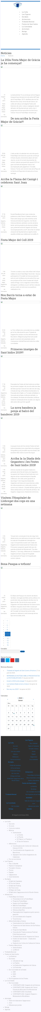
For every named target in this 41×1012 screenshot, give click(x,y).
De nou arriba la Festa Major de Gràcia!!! (20, 120)
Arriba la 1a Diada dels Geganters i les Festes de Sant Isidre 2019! (25, 462)
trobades (3, 343)
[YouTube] (12, 660)
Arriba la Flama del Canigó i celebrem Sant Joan (19, 180)
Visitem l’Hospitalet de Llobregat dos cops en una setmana (18, 501)
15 (7, 645)
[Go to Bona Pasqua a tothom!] (20, 580)
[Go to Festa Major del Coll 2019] (20, 255)
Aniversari (3, 604)
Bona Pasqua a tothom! (16, 564)
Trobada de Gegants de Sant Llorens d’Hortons (21, 670)
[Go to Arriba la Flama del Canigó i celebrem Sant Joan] (20, 198)
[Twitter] (8, 660)
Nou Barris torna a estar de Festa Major (18, 296)
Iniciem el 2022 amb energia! (15, 681)
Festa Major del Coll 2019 (17, 240)
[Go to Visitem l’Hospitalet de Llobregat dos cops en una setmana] (20, 520)
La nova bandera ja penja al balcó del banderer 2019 (18, 411)
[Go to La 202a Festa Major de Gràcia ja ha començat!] (20, 79)
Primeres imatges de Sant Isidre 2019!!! (19, 350)
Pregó (3, 108)
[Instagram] (17, 660)
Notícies (3, 223)
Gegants (3, 221)
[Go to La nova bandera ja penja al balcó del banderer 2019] (20, 430)
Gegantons (4, 284)
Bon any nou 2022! (13, 689)
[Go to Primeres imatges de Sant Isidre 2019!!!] (20, 368)
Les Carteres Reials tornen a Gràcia (18, 684)
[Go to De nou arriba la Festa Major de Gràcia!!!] (20, 137)
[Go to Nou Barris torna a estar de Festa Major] (20, 314)
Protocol (3, 457)
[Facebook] (3, 660)
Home (3, 56)
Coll (4, 278)
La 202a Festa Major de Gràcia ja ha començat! (20, 61)
